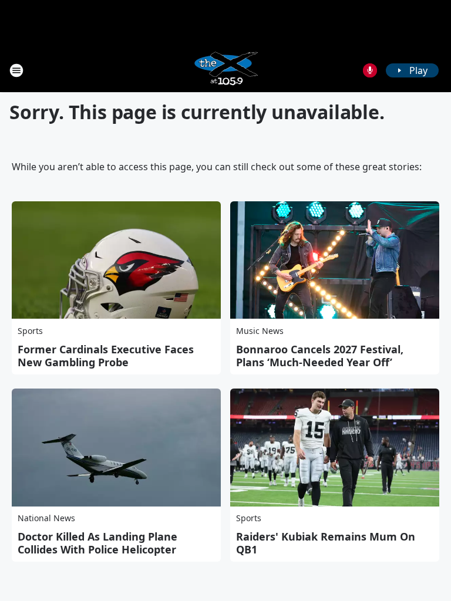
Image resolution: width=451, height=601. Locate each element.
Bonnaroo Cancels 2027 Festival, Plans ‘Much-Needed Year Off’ (319, 356)
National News (46, 518)
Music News (260, 330)
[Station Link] (225, 70)
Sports (30, 330)
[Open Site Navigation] (16, 70)
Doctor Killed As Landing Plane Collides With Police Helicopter (97, 543)
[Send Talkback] (370, 70)
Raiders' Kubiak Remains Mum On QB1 (325, 543)
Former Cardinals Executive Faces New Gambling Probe (106, 356)
